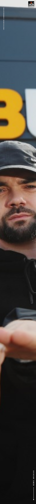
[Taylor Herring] (31, 4)
